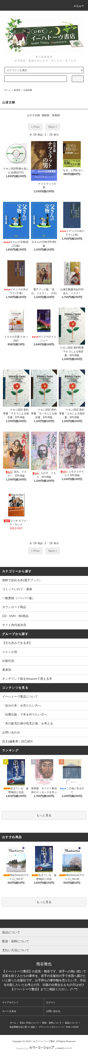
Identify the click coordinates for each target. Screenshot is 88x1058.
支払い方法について (29, 1023)
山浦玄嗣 (27, 90)
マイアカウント (10, 1002)
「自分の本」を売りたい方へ (21, 705)
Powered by (22, 1048)
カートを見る (9, 1011)
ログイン (51, 1002)
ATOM (75, 1027)
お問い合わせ (11, 732)
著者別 (17, 90)
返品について (71, 1023)
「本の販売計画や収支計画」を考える (27, 723)
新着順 (56, 115)
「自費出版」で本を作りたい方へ (24, 714)
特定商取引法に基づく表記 (22, 1027)
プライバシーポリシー (49, 1027)
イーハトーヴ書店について (20, 696)
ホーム (7, 90)
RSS (68, 1027)
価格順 (45, 115)
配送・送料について (52, 1023)
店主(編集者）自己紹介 (17, 741)
